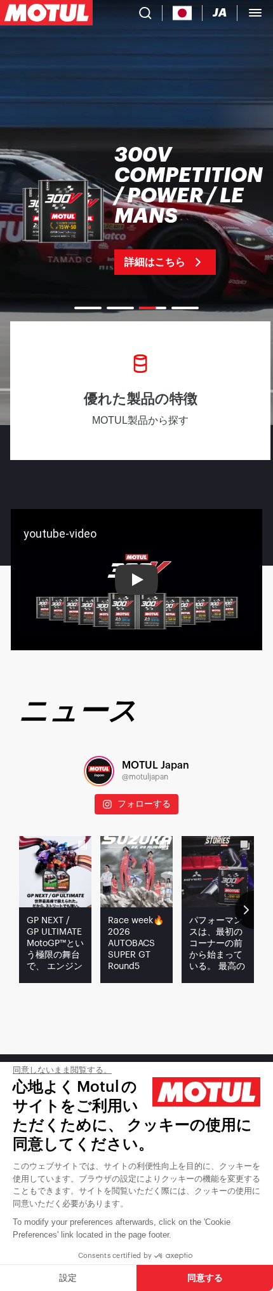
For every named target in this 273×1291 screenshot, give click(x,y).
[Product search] (145, 12)
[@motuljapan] (99, 771)
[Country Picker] (183, 13)
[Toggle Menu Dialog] (255, 12)
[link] (136, 210)
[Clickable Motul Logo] (46, 12)
